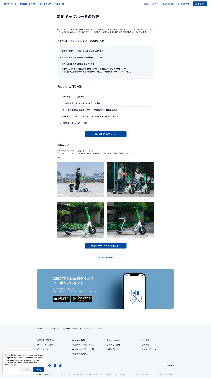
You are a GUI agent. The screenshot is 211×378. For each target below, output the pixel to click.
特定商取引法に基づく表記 (94, 374)
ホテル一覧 (59, 4)
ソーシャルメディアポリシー (124, 374)
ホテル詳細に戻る (105, 257)
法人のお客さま (168, 4)
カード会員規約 (169, 374)
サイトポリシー (109, 374)
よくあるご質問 (183, 4)
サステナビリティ (149, 349)
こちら (72, 288)
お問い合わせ (112, 349)
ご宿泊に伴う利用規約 (141, 374)
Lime (58, 157)
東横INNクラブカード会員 (83, 349)
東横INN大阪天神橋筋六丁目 (71, 329)
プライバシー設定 (66, 374)
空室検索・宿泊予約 (28, 4)
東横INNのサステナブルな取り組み (105, 245)
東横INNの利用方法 (80, 353)
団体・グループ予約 (45, 344)
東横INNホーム (42, 329)
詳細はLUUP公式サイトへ (105, 134)
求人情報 (145, 344)
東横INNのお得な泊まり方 (83, 344)
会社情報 (145, 340)
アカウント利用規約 (156, 374)
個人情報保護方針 (79, 374)
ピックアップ (45, 4)
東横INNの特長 (78, 340)
